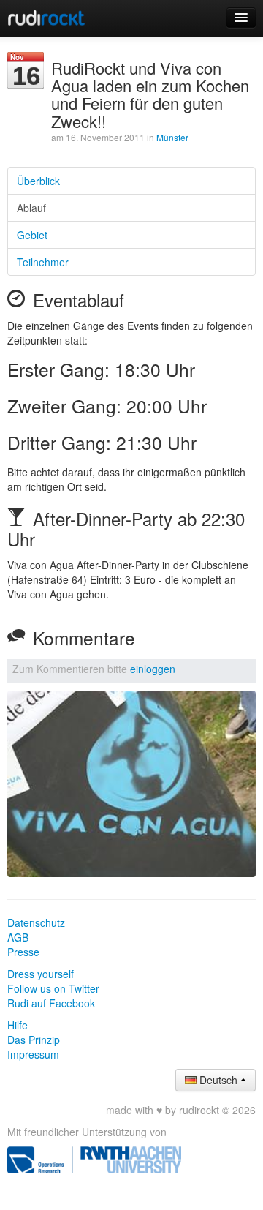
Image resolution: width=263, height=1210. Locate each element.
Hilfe (17, 1025)
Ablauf (31, 207)
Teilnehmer (43, 262)
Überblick (38, 180)
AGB (17, 937)
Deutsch (218, 1079)
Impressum (33, 1054)
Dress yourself (40, 973)
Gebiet (32, 235)
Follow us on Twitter (53, 988)
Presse (23, 951)
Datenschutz (36, 922)
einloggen (152, 668)
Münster (172, 137)
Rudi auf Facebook (51, 1003)
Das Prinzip (33, 1039)
